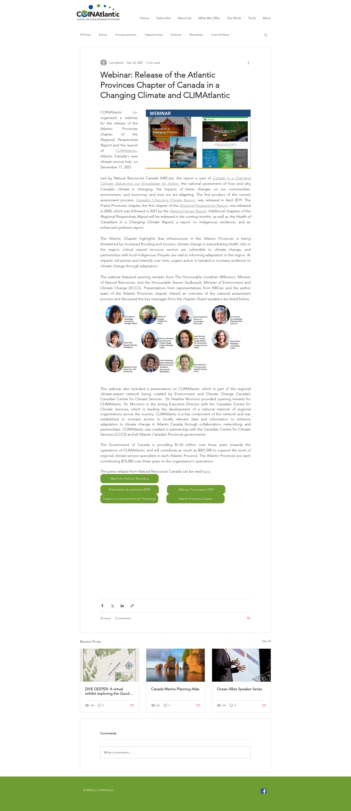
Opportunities (154, 34)
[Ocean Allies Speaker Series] (241, 665)
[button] (266, 34)
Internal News (220, 34)
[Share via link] (132, 606)
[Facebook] (263, 791)
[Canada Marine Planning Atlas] (175, 665)
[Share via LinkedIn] (122, 606)
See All (266, 641)
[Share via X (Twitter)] (112, 606)
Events (103, 34)
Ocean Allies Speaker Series (239, 689)
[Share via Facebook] (102, 606)
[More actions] (248, 62)
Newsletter (196, 34)
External (176, 34)
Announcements (125, 34)
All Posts (85, 34)
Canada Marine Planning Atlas (175, 689)
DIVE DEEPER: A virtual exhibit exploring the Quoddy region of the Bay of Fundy (109, 691)
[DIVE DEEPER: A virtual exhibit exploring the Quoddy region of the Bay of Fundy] (109, 665)
